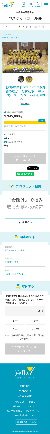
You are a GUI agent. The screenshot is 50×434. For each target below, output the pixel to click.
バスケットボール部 (25, 18)
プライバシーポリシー (34, 411)
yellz (25, 372)
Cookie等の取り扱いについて (25, 415)
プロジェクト (18, 26)
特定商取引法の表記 (14, 411)
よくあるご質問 (25, 395)
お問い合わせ (20, 402)
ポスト (29, 26)
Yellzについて (25, 390)
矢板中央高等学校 (25, 12)
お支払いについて (30, 406)
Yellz (8, 4)
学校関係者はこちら (26, 422)
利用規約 (16, 406)
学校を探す (25, 386)
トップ (8, 26)
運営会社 (32, 402)
